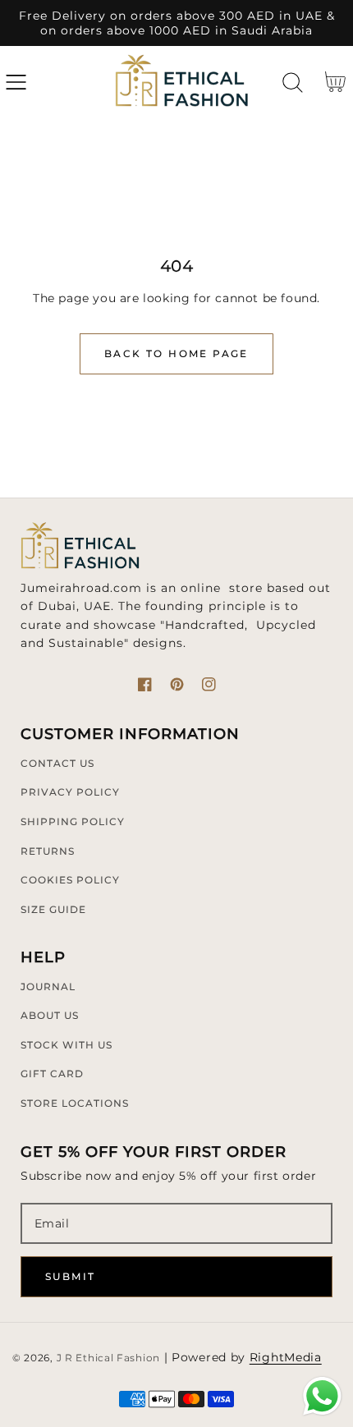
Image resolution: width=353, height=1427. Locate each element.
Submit (70, 1276)
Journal (48, 986)
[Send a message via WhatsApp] (322, 1396)
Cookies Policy (70, 880)
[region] (176, 23)
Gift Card (52, 1073)
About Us (50, 1015)
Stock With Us (66, 1045)
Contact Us (57, 763)
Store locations (75, 1103)
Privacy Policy (70, 792)
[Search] (293, 82)
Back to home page (176, 353)
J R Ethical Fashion (108, 1358)
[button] (16, 83)
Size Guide (53, 909)
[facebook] (145, 684)
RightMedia (286, 1357)
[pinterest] (177, 684)
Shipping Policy (73, 821)
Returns (48, 851)
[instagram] (209, 684)
